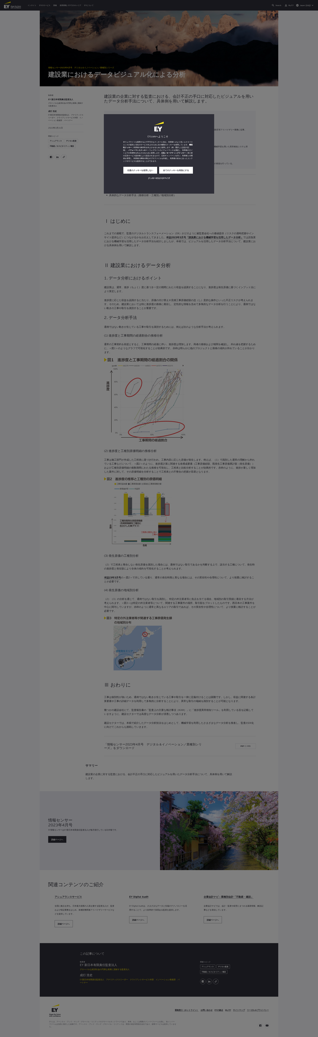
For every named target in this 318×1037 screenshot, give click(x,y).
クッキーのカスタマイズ (159, 178)
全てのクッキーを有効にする (176, 170)
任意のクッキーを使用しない (140, 170)
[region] (159, 154)
